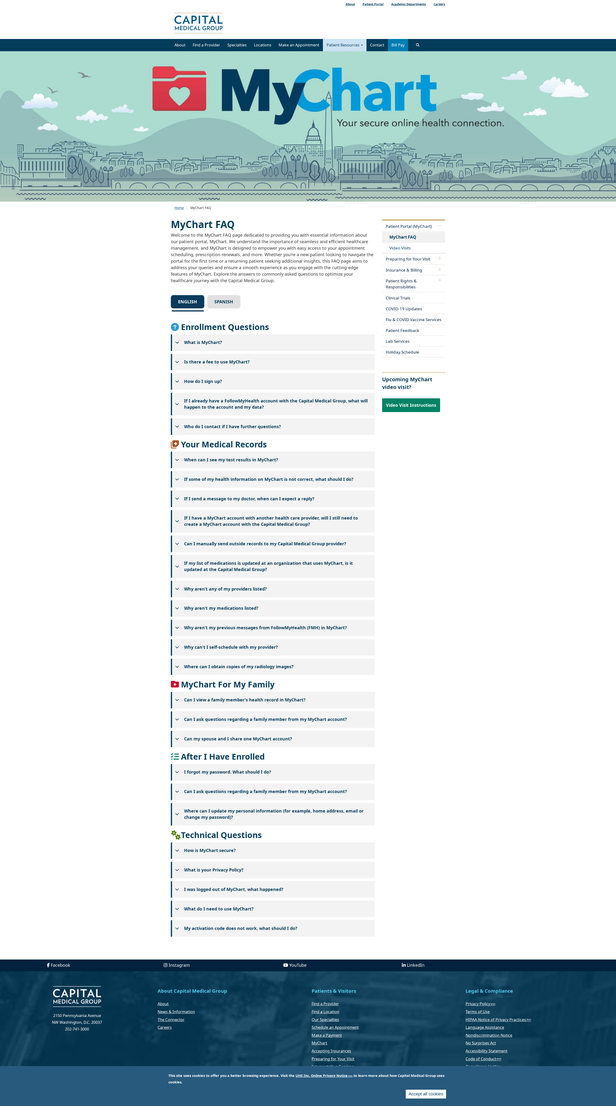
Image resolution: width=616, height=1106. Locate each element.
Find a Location (325, 1011)
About (180, 45)
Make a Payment (327, 1035)
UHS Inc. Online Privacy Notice (321, 1075)
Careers (165, 1027)
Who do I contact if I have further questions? (232, 426)
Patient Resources (343, 45)
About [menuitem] (350, 4)
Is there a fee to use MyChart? (217, 362)
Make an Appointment (299, 45)
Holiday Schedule (402, 352)
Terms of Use (478, 1011)
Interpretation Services (333, 1066)
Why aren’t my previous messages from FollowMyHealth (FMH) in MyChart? (265, 627)
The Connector (171, 1019)
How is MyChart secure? (210, 850)
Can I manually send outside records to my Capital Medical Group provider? (265, 544)
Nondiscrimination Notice (489, 1035)
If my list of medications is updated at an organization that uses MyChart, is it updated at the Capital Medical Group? (268, 566)
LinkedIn (415, 965)
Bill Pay (397, 45)
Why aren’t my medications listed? (221, 608)
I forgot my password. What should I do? (227, 772)
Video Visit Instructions (411, 405)
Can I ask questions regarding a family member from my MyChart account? (265, 719)
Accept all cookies (426, 1094)
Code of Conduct (481, 1059)
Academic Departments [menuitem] (408, 4)
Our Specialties (325, 1019)
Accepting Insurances (331, 1051)
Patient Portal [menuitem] (373, 4)
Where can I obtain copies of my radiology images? (239, 666)
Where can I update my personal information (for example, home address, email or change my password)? (274, 814)
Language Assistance (485, 1027)
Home (179, 207)
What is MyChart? (203, 342)
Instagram (179, 965)
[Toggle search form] (418, 45)
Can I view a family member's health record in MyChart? (245, 700)
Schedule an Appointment (335, 1027)
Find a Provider (206, 45)
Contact (377, 45)
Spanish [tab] (223, 302)
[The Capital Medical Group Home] (220, 23)
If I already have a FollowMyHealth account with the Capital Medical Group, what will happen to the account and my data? (276, 404)
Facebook (60, 965)
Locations (262, 45)
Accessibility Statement (486, 1051)
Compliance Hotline (483, 1066)
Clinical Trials (398, 298)
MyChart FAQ (402, 237)
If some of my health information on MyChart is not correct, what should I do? (268, 479)
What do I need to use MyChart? (219, 909)
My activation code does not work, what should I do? (240, 928)
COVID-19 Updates (404, 308)
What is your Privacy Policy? (214, 870)
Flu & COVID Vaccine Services (413, 319)
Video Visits (400, 248)
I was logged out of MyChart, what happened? (233, 889)
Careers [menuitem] (439, 4)
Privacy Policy (478, 1003)
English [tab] (187, 302)
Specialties (237, 45)
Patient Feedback (402, 330)
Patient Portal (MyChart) (409, 226)
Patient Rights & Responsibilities (401, 284)
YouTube (298, 965)
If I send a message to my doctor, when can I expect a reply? (249, 499)
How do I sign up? (203, 381)
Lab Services (398, 341)
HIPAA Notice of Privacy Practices (496, 1019)
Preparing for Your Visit (408, 259)
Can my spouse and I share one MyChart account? (238, 739)
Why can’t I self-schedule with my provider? (231, 647)
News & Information (176, 1011)
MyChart (319, 1043)
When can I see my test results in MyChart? (231, 460)
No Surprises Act (481, 1043)
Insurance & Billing (404, 270)
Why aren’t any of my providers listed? (225, 589)
